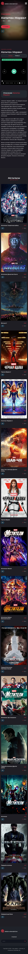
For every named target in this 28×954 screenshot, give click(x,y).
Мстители (4, 816)
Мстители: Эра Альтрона (8, 717)
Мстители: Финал (6, 568)
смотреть (6, 26)
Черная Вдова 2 (6, 372)
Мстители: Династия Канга (9, 274)
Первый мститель (6, 865)
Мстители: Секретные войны (10, 225)
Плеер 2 (17, 55)
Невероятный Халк (7, 914)
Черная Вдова (5, 519)
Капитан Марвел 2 (6, 421)
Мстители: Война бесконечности (6, 618)
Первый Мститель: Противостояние (6, 668)
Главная (14, 937)
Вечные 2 (4, 323)
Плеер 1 (10, 55)
